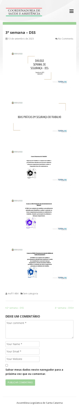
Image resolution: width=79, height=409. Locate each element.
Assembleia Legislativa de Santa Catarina (40, 402)
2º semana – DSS (15, 307)
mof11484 (13, 293)
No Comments (65, 38)
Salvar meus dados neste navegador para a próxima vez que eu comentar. (34, 371)
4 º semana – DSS (64, 307)
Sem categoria (30, 293)
